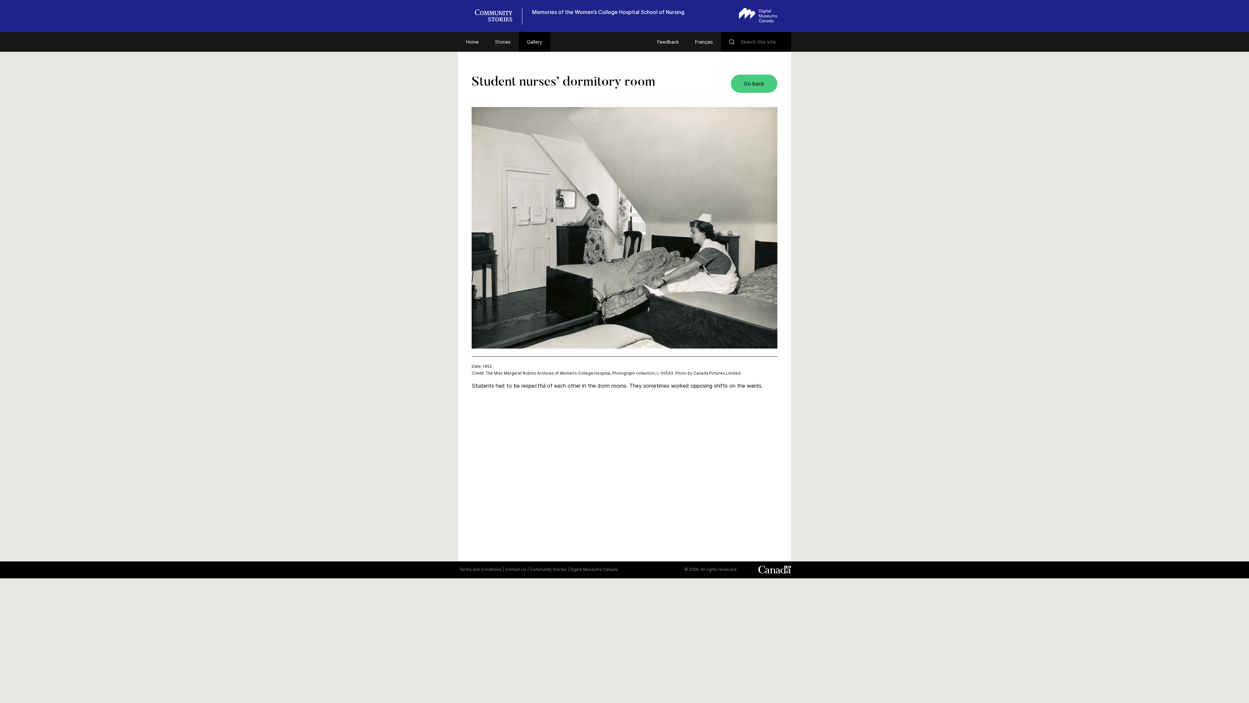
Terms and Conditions (481, 569)
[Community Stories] (497, 16)
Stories (503, 42)
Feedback (668, 42)
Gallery (534, 42)
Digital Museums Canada (594, 569)
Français (704, 42)
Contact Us (515, 569)
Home (472, 42)
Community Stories (548, 569)
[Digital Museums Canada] (758, 15)
